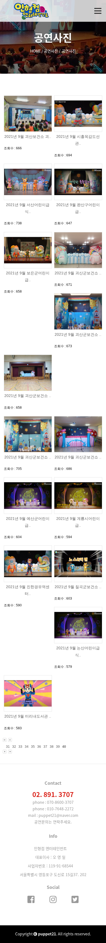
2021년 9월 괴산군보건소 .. (78, 273)
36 (39, 747)
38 (52, 747)
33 (20, 747)
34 (27, 747)
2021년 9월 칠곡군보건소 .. (78, 587)
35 (33, 747)
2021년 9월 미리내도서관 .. (27, 716)
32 (14, 747)
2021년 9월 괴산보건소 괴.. (27, 136)
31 (8, 747)
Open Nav (98, 11)
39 (58, 747)
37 (45, 747)
